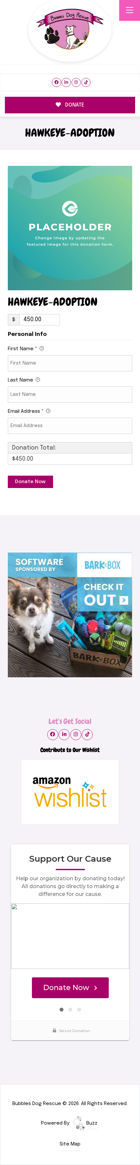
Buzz (91, 1123)
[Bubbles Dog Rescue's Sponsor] (70, 614)
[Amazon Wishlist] (70, 792)
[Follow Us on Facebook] (56, 82)
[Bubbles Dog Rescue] (70, 30)
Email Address (26, 411)
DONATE (74, 105)
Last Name (21, 380)
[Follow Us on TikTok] (86, 82)
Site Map (70, 1144)
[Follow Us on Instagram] (76, 82)
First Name (22, 349)
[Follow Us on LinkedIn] (66, 82)
